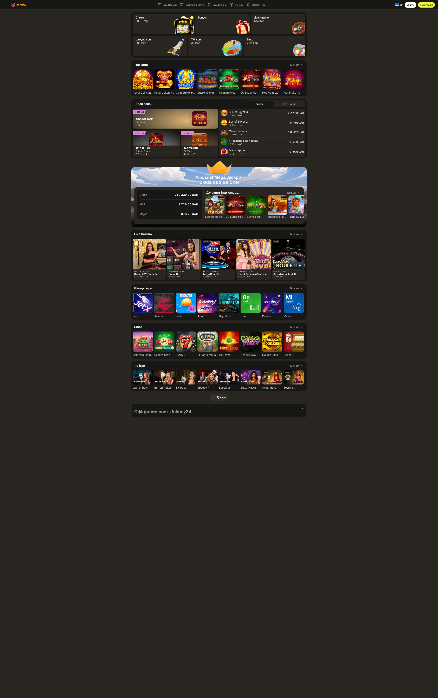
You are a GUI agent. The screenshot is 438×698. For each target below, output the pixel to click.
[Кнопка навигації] (6, 4)
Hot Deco (140, 122)
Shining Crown (143, 151)
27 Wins (188, 151)
